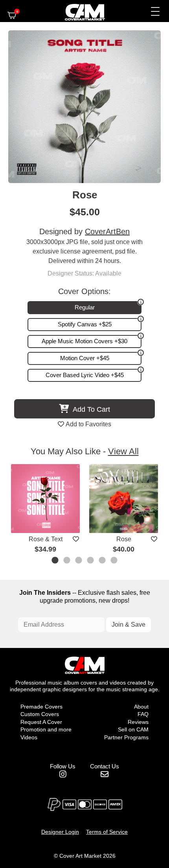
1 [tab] (55, 561)
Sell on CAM (133, 729)
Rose (123, 539)
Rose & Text (45, 539)
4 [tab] (91, 561)
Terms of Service (107, 832)
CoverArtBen (107, 231)
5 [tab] (103, 561)
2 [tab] (67, 561)
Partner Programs (126, 737)
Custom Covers (39, 714)
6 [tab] (114, 561)
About (141, 706)
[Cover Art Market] (78, 11)
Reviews (138, 722)
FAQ (143, 714)
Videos (28, 737)
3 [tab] (79, 561)
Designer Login (60, 832)
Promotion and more (46, 729)
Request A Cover (41, 722)
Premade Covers (41, 706)
